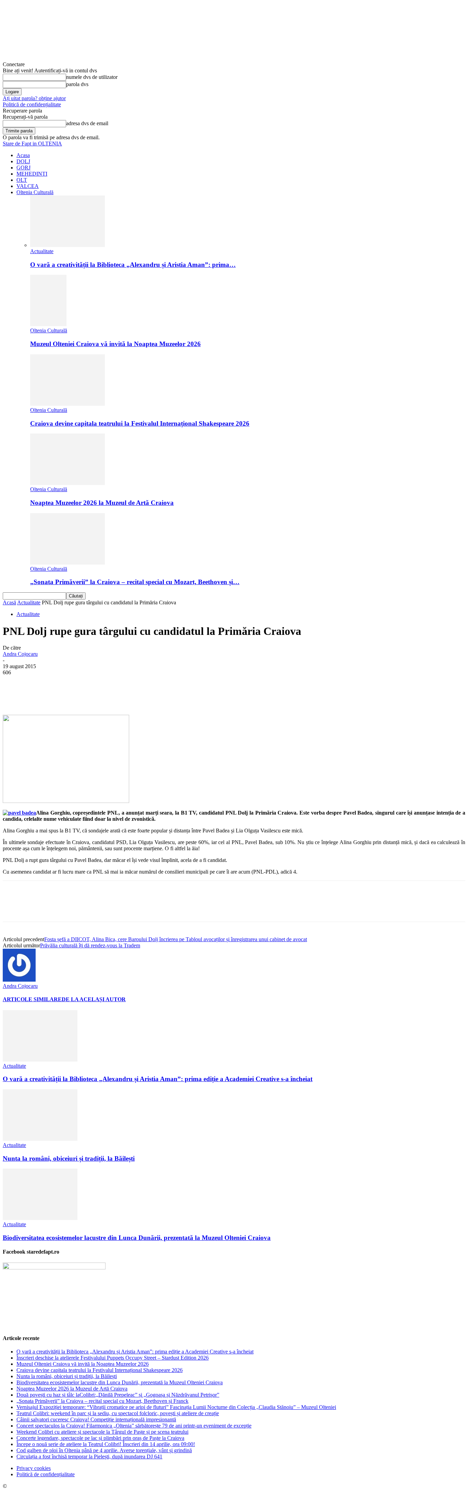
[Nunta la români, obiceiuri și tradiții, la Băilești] (40, 1139)
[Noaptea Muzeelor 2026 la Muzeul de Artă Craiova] (67, 483)
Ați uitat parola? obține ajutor (34, 98)
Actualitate (41, 251)
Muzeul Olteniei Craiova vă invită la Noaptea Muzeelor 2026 (115, 343)
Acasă (9, 602)
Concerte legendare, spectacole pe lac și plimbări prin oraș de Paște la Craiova (100, 1438)
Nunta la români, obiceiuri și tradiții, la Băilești (69, 1158)
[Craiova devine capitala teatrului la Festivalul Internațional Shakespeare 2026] (67, 404)
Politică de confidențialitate (32, 104)
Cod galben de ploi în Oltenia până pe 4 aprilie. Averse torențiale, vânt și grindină (104, 1450)
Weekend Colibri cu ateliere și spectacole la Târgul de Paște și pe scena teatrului (102, 1432)
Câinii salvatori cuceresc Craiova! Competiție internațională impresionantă (96, 1419)
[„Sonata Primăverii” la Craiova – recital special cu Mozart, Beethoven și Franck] (67, 563)
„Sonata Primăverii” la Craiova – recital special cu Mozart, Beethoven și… (134, 581)
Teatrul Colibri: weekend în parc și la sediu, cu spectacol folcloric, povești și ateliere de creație (117, 1413)
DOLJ (23, 161)
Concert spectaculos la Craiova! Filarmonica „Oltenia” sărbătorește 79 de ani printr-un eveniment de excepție (133, 1426)
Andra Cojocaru (20, 654)
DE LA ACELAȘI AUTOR (94, 999)
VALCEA (27, 186)
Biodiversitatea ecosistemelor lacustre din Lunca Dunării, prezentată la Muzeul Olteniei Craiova (137, 1237)
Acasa (23, 155)
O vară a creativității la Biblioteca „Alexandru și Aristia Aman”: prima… (133, 264)
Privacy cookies (33, 1468)
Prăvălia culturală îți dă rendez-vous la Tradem (90, 945)
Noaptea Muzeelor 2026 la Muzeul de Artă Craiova (102, 502)
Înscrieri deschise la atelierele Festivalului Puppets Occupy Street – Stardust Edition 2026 (112, 1358)
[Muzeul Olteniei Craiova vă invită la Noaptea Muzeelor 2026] (48, 324)
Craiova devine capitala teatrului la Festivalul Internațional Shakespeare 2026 (139, 423)
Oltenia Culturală (34, 192)
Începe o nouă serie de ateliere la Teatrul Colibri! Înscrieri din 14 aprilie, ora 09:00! (105, 1444)
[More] (174, 695)
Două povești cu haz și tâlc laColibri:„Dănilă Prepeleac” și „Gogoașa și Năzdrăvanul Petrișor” (117, 1395)
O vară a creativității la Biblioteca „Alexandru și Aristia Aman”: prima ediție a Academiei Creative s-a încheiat (157, 1078)
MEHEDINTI (31, 174)
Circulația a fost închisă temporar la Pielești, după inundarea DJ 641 (89, 1456)
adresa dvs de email (87, 123)
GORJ (23, 167)
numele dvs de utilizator (92, 77)
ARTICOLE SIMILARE (32, 999)
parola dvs (77, 84)
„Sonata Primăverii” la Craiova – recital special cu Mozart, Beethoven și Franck (102, 1401)
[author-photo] (19, 980)
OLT (21, 180)
